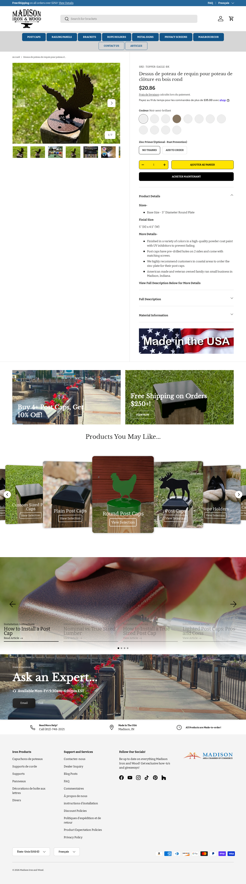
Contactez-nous (74, 759)
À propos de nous (75, 796)
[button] (118, 648)
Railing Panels (62, 37)
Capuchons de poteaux (27, 759)
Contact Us (111, 45)
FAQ (210, 3)
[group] (123, 604)
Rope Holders (116, 37)
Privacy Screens (176, 37)
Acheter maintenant (186, 176)
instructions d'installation (81, 803)
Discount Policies (75, 811)
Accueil (16, 57)
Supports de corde (24, 766)
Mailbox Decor (208, 37)
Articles (136, 45)
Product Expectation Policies (83, 830)
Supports (18, 773)
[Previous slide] (7, 494)
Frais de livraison (149, 94)
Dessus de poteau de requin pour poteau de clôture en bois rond (44, 57)
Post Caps (34, 37)
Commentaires (74, 788)
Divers (16, 800)
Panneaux (19, 781)
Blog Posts (70, 773)
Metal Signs (145, 37)
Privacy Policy (73, 837)
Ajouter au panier (202, 164)
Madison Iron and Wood (31, 870)
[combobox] (128, 19)
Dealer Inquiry (73, 766)
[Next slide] (238, 494)
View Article (71, 638)
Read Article (11, 638)
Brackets (89, 37)
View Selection (30, 515)
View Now (142, 414)
